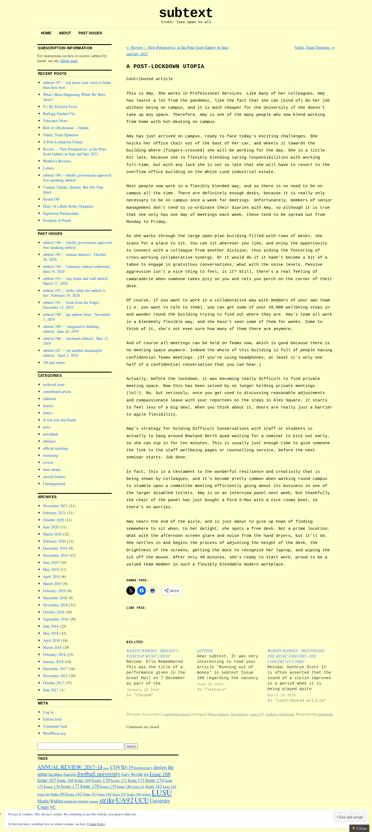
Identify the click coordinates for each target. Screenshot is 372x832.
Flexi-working (218, 714)
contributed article (176, 714)
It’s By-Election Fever (60, 106)
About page (69, 60)
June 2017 (51, 689)
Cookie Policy (96, 824)
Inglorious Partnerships (61, 213)
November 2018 (55, 604)
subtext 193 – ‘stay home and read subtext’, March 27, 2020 (76, 281)
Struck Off (51, 199)
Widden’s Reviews (57, 161)
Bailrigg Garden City (59, 113)
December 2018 (55, 597)
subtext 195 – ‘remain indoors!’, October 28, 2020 (74, 257)
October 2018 (53, 612)
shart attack (51, 469)
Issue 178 (89, 786)
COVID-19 (121, 767)
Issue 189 (43, 794)
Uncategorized (54, 483)
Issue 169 (82, 780)
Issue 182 (153, 786)
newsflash (50, 434)
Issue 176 (52, 786)
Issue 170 (101, 780)
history (48, 405)
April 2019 (51, 576)
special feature (54, 476)
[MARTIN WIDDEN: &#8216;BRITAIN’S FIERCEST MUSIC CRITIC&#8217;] (161, 673)
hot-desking (239, 714)
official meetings (55, 448)
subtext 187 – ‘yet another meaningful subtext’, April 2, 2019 (72, 353)
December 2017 (55, 668)
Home (46, 32)
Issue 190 (58, 794)
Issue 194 (105, 794)
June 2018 (51, 626)
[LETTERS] (232, 670)
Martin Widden (50, 801)
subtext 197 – (77, 85)
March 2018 (52, 647)
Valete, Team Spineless (314, 47)
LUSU (162, 792)
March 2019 (52, 583)
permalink (325, 714)
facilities (55, 774)
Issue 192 (74, 794)
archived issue (54, 384)
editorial (49, 398)
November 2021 (55, 505)
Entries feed (52, 719)
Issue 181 (138, 787)
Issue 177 (70, 786)
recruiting (50, 455)
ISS (146, 774)
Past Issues (90, 32)
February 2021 (54, 512)
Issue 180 (124, 786)
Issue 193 (90, 794)
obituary (49, 441)
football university (98, 773)
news (47, 426)
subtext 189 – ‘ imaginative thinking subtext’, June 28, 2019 (71, 329)
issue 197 (257, 714)
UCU (142, 799)
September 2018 (55, 619)
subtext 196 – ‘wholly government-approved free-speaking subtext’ (77, 245)
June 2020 (51, 527)
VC (53, 807)
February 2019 (54, 590)
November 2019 (55, 555)
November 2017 (55, 675)
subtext (186, 13)
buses (106, 768)
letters (47, 412)
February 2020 (54, 541)
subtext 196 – (77, 178)
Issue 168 (65, 780)
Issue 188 (169, 786)
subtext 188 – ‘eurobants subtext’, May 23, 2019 (76, 341)
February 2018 (54, 654)
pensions (70, 801)
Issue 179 (108, 786)
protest (83, 801)
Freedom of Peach (57, 220)
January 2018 (53, 661)
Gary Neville (132, 774)
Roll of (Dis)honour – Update (66, 127)
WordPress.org (54, 733)
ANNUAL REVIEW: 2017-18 (69, 767)
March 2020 (52, 534)
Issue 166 (160, 773)
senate (94, 801)
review (48, 462)
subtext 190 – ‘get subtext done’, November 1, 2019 (77, 317)
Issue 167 (46, 780)
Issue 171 (119, 780)
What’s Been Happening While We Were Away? (74, 97)
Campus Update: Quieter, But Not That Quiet (73, 189)
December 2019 (55, 548)
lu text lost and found (59, 419)
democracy (143, 767)
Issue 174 (154, 780)
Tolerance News (55, 120)
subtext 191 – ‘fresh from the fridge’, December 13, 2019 (72, 305)
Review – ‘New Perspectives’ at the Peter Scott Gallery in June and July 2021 (74, 151)
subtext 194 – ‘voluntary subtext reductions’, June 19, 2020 (77, 269)
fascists (70, 774)
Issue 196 (134, 794)
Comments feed (55, 726)
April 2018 (51, 640)
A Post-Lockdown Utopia (63, 141)
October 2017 (53, 682)
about (65, 32)
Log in (48, 712)
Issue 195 (119, 794)
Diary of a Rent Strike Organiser (68, 206)
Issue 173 (136, 780)
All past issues (54, 362)
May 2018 (51, 633)
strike (107, 799)
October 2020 (53, 519)
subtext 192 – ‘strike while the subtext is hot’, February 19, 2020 (74, 293)
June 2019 (51, 562)
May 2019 (51, 569)
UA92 (125, 800)
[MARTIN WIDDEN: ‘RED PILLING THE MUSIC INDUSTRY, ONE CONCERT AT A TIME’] (302, 675)
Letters (48, 168)
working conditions (280, 714)
